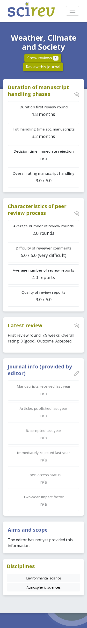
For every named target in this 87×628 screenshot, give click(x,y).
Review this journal (43, 66)
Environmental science (43, 578)
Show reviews (42, 58)
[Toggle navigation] (72, 11)
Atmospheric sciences (44, 587)
